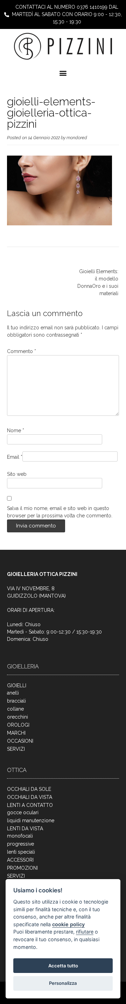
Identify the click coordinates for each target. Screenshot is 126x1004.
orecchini (17, 717)
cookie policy (68, 924)
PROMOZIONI (22, 868)
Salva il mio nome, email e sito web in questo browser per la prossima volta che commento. (59, 511)
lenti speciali (21, 852)
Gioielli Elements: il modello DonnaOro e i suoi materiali (97, 282)
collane (15, 709)
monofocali (20, 836)
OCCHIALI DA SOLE (29, 789)
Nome (15, 430)
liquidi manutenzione (30, 820)
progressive (20, 844)
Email (14, 457)
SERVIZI (16, 749)
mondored (76, 137)
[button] (63, 72)
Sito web (17, 474)
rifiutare (84, 932)
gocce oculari (22, 812)
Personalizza (63, 983)
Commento (21, 351)
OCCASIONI (20, 741)
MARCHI (16, 733)
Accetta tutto (63, 965)
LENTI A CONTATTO (30, 805)
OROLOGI (18, 725)
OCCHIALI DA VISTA (29, 797)
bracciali (16, 701)
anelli (13, 693)
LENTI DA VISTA (25, 828)
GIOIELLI (16, 685)
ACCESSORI (20, 860)
